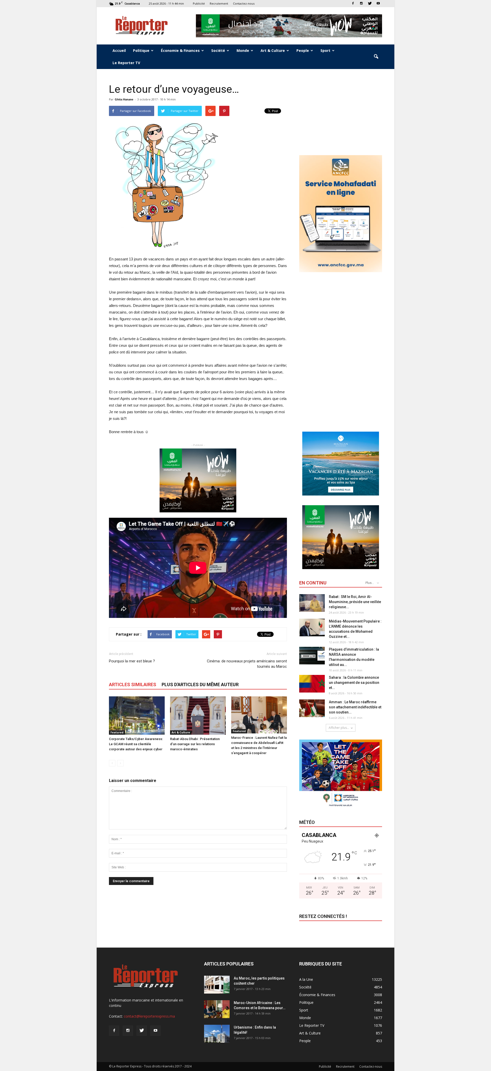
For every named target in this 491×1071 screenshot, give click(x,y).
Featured (117, 732)
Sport (325, 50)
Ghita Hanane (124, 99)
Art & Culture (273, 50)
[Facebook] (353, 3)
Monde (243, 50)
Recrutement (219, 3)
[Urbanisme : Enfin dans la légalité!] (217, 1034)
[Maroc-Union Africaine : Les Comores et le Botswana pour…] (217, 1009)
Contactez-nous (243, 3)
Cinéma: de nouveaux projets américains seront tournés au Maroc (247, 664)
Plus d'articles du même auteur (200, 684)
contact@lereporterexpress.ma (149, 1016)
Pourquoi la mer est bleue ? (132, 661)
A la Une (306, 979)
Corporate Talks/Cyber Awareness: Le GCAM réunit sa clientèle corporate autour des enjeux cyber (136, 744)
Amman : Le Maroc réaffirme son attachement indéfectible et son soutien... (355, 707)
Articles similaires (132, 684)
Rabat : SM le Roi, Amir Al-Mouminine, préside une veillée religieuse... (355, 602)
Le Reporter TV (126, 62)
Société (218, 50)
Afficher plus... (339, 727)
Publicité (199, 3)
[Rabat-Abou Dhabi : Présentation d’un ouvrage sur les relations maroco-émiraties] (198, 715)
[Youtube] (378, 3)
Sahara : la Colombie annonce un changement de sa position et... (354, 682)
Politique (141, 50)
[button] (376, 57)
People (302, 50)
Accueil (119, 50)
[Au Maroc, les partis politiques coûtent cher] (217, 985)
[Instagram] (361, 3)
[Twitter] (370, 3)
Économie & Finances (180, 50)
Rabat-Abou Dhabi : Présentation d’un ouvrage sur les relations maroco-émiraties (195, 744)
